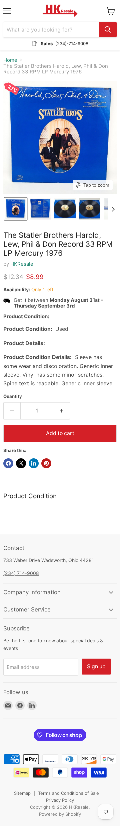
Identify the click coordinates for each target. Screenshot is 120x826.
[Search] (108, 29)
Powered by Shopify (60, 814)
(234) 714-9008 (21, 573)
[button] (15, 209)
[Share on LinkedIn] (34, 463)
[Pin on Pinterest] (46, 463)
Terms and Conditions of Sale (68, 793)
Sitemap (22, 793)
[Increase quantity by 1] (61, 410)
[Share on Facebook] (8, 463)
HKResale (21, 264)
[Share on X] (21, 463)
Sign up (96, 666)
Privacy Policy (60, 800)
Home (10, 60)
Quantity (12, 396)
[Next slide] (113, 209)
